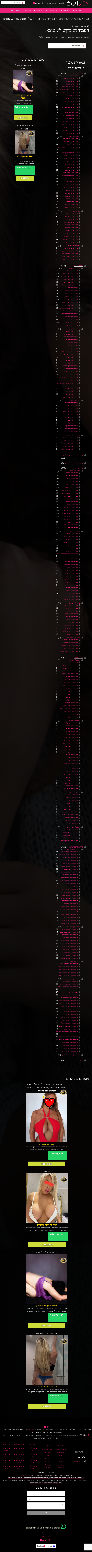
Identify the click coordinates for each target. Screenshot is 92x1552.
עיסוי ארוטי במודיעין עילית (69, 259)
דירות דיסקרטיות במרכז (73, 849)
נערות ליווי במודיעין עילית (69, 651)
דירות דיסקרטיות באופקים (69, 949)
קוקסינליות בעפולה (72, 677)
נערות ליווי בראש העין (71, 579)
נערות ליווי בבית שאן (71, 476)
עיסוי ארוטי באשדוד (71, 228)
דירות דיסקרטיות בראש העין (69, 923)
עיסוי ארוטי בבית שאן (71, 78)
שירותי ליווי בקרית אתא (70, 273)
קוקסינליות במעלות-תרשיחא (69, 708)
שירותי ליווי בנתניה (72, 331)
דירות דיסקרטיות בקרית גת (69, 941)
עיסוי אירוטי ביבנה (72, 190)
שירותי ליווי (39, 10)
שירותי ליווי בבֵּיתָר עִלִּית (70, 446)
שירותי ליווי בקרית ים (71, 282)
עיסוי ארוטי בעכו (72, 133)
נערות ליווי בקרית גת (71, 628)
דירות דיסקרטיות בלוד (71, 904)
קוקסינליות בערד (72, 806)
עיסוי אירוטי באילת (72, 219)
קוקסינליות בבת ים (72, 729)
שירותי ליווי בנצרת (72, 319)
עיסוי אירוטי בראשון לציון (70, 153)
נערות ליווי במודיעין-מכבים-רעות (67, 554)
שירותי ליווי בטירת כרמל (70, 285)
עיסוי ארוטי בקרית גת (71, 236)
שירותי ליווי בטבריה (71, 305)
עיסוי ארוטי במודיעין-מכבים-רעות (67, 147)
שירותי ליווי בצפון (74, 268)
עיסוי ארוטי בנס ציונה (71, 155)
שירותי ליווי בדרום (74, 400)
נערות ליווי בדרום (74, 603)
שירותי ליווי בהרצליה (71, 369)
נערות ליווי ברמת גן (72, 551)
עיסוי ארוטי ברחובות (71, 167)
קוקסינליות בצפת (72, 662)
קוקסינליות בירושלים (73, 827)
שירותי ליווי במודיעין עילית (69, 449)
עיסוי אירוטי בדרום (74, 211)
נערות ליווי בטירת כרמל (70, 519)
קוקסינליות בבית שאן (71, 697)
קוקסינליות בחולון (72, 780)
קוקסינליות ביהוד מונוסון (70, 832)
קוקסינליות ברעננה (72, 755)
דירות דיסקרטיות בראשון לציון (68, 854)
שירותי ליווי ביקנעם (71, 293)
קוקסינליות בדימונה (72, 800)
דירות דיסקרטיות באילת (70, 955)
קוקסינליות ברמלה (72, 777)
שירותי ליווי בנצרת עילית (70, 311)
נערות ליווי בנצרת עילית (70, 525)
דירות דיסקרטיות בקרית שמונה (68, 1026)
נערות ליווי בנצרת (72, 499)
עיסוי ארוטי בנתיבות (71, 242)
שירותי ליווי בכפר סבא (71, 354)
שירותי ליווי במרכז (74, 329)
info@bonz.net (79, 1461)
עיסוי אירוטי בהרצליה (71, 187)
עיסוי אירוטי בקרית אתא (70, 116)
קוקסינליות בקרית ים (71, 680)
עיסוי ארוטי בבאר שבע (71, 222)
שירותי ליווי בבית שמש (70, 437)
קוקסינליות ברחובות (71, 783)
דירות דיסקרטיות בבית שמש (69, 964)
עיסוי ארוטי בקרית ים (71, 127)
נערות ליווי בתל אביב (71, 539)
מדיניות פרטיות (51, 3)
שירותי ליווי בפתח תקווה (70, 351)
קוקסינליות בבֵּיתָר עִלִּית (70, 838)
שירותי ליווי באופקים (71, 417)
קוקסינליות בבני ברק (71, 737)
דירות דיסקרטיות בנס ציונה (69, 915)
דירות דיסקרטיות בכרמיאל (69, 1023)
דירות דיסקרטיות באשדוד (70, 929)
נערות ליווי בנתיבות (72, 634)
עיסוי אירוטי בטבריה (71, 113)
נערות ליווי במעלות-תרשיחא (69, 493)
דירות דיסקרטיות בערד (71, 938)
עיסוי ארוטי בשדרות (71, 216)
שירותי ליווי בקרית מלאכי (70, 411)
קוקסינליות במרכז (74, 721)
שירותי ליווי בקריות (72, 322)
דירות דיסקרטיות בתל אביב (69, 866)
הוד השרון (74, 886)
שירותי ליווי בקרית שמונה (70, 302)
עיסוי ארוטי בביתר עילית (70, 257)
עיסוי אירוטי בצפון (74, 76)
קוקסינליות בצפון (75, 660)
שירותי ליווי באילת (72, 423)
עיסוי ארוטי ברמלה (72, 161)
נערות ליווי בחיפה (72, 479)
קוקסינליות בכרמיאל (71, 703)
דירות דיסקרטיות (52, 10)
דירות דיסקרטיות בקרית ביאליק (68, 987)
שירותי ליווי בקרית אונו (70, 366)
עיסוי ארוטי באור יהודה (70, 139)
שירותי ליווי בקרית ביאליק (69, 276)
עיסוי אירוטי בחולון (72, 181)
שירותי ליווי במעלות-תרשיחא (68, 308)
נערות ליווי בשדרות (72, 608)
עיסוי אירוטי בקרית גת (74, 463)
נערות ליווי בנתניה (72, 533)
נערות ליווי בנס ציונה (71, 562)
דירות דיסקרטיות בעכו (71, 1014)
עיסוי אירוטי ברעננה (71, 196)
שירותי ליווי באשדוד (71, 429)
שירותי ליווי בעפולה (71, 317)
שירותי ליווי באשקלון (71, 426)
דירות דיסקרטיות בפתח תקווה (68, 906)
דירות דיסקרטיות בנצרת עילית (68, 1037)
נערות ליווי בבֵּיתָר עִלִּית (70, 648)
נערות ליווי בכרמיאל (71, 487)
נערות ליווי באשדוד (72, 620)
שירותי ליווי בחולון (72, 357)
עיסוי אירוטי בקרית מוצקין (69, 124)
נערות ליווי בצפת (72, 505)
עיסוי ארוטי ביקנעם (72, 81)
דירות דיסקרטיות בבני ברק (69, 878)
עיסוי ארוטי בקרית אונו (71, 207)
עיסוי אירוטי (66, 10)
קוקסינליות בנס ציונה (71, 771)
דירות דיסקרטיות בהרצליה (69, 881)
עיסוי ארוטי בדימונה (71, 231)
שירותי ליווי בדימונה (71, 403)
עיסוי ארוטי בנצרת (72, 98)
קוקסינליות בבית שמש (71, 829)
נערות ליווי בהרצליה (71, 582)
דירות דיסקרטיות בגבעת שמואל (68, 969)
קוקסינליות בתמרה (72, 717)
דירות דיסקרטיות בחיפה (70, 1048)
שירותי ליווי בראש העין (70, 397)
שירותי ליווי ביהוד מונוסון (70, 440)
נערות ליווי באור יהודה (71, 536)
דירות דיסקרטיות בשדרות (70, 952)
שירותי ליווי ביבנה (72, 345)
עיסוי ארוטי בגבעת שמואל (70, 254)
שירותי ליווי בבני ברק (71, 360)
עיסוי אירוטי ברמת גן (71, 170)
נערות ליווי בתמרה (72, 502)
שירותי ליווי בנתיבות (71, 414)
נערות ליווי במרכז (74, 531)
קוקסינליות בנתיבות (71, 818)
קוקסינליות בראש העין (71, 789)
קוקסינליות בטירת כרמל (70, 685)
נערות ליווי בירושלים (73, 638)
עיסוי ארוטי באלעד (72, 184)
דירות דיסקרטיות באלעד (70, 857)
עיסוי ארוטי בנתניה (72, 199)
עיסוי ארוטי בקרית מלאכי (70, 239)
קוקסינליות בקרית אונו (71, 740)
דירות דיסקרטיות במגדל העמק (68, 1040)
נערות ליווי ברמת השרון (70, 542)
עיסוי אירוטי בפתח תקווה (70, 176)
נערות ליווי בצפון (75, 471)
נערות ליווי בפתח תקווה (70, 559)
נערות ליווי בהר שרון (71, 585)
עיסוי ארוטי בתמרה (72, 104)
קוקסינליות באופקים (71, 820)
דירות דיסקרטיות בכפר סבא (69, 872)
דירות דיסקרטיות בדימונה (70, 935)
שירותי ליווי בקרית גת (71, 408)
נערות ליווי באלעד (72, 591)
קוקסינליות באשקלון (71, 797)
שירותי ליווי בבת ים (72, 374)
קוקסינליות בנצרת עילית (70, 682)
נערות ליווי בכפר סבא (71, 565)
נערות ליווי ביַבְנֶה (72, 593)
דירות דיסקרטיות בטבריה (70, 1043)
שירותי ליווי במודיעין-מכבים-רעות (67, 383)
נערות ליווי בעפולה (72, 522)
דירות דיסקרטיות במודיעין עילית (68, 975)
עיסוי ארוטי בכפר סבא (71, 193)
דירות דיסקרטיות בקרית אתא (69, 984)
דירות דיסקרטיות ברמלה (70, 917)
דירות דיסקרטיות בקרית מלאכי (68, 943)
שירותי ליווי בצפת (72, 270)
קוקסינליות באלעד (72, 732)
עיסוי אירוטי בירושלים (73, 246)
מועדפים (37, 3)
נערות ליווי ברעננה (72, 545)
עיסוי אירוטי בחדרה (72, 202)
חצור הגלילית (73, 992)
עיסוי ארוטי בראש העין (71, 173)
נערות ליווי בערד (72, 622)
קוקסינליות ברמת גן (72, 760)
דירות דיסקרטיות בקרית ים (69, 998)
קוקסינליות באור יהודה (71, 746)
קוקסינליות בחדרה (72, 786)
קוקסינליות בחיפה (72, 691)
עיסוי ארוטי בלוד (72, 144)
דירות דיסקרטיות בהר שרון (69, 852)
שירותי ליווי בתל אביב (71, 337)
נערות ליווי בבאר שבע (71, 625)
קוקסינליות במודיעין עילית (69, 841)
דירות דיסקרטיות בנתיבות (70, 946)
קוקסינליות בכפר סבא (71, 774)
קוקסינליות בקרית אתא (70, 665)
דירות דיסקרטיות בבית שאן (69, 1017)
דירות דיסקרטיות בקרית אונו (69, 883)
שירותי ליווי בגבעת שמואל (69, 443)
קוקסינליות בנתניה (72, 768)
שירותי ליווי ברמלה (72, 391)
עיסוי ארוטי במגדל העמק (70, 92)
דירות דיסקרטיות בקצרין (70, 1011)
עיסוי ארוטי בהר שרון (71, 179)
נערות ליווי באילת (72, 611)
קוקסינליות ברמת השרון (70, 752)
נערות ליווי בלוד (73, 548)
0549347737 (23, 118)
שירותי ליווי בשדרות (71, 420)
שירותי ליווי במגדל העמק (70, 314)
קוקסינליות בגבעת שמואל (70, 835)
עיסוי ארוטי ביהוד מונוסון (70, 251)
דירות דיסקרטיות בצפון (73, 979)
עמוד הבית (83, 26)
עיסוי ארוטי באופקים (71, 213)
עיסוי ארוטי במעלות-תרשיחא (69, 90)
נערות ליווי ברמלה (72, 568)
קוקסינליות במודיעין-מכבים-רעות (67, 763)
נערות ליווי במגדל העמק (70, 496)
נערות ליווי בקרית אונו (71, 599)
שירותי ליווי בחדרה (72, 363)
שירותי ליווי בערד (72, 405)
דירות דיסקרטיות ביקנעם (70, 1020)
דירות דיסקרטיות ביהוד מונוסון (68, 966)
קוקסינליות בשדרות (72, 823)
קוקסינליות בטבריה (72, 688)
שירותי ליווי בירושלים (73, 435)
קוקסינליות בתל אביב (71, 749)
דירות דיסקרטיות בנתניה (70, 869)
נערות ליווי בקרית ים (71, 516)
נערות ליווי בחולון (72, 570)
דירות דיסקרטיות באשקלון (69, 958)
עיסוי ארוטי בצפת (72, 110)
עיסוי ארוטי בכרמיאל (71, 84)
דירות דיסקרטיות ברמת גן (70, 901)
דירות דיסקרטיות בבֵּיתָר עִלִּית (68, 972)
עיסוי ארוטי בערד (72, 233)
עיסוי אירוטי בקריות (71, 101)
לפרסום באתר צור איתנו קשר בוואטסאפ (43, 1527)
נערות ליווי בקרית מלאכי (70, 631)
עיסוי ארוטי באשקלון (71, 225)
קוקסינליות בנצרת (72, 714)
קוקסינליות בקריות (72, 671)
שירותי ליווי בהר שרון (71, 334)
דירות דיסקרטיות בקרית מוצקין (68, 1003)
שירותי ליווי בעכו (72, 288)
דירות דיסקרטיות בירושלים (72, 961)
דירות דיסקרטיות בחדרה (70, 860)
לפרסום (61, 3)
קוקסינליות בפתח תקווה (70, 743)
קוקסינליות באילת (72, 794)
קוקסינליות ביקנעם (72, 700)
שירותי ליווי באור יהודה (70, 371)
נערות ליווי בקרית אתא (70, 507)
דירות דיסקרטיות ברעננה (70, 895)
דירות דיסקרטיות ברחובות (70, 920)
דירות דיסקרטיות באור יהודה (69, 892)
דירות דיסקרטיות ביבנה (70, 863)
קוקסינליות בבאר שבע (71, 809)
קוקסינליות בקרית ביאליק (70, 668)
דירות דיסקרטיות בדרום (73, 927)
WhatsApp (20, 107)
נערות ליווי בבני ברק (71, 596)
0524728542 (25, 178)
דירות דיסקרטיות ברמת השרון (68, 898)
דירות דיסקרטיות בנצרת (70, 1045)
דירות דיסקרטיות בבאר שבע (69, 932)
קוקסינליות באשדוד (72, 803)
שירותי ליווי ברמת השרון (70, 377)
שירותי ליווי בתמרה (72, 325)
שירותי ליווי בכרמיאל (71, 296)
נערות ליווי (77, 10)
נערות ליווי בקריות (72, 484)
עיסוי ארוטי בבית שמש (71, 248)
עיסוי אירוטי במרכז (74, 137)
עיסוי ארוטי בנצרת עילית (70, 107)
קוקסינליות (27, 10)
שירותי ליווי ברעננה (72, 343)
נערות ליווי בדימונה (72, 617)
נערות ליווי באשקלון (71, 614)
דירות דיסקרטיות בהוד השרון (71, 1055)
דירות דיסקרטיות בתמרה (70, 1051)
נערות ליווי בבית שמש (71, 640)
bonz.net (31, 1429)
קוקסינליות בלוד (73, 758)
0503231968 (46, 1164)
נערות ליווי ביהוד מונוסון (70, 643)
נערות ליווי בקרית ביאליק (70, 510)
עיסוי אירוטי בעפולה (71, 119)
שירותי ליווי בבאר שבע (71, 432)
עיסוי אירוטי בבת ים (71, 164)
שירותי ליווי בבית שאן (71, 291)
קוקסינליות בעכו (73, 694)
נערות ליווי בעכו (73, 528)
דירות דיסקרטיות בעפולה (70, 1029)
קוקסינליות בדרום (74, 792)
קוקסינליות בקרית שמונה (70, 706)
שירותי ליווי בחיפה (72, 299)
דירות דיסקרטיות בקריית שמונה (68, 1006)
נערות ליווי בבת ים (72, 588)
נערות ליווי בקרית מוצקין (70, 513)
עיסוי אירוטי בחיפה (72, 95)
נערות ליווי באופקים (71, 605)
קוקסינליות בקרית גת (71, 812)
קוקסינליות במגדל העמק (70, 711)
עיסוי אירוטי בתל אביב (71, 158)
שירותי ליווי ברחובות (71, 394)
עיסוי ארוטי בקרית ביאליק (70, 121)
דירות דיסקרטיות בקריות (70, 995)
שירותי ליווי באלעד (72, 340)
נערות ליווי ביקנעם (72, 481)
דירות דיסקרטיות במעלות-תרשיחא (67, 1032)
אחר (81, 1060)
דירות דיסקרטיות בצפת (70, 981)
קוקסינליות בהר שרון (71, 726)
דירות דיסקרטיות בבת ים (70, 889)
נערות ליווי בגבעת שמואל (70, 646)
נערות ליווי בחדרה (72, 576)
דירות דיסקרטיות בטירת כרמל (68, 1001)
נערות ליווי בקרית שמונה (70, 490)
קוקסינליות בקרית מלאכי (70, 815)
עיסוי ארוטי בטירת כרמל (70, 130)
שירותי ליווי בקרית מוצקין (70, 279)
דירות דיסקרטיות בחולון (70, 875)
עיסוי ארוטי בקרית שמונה (70, 87)
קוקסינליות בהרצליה (71, 723)
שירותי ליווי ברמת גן (71, 348)
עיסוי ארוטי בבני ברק (71, 205)
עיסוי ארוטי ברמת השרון (70, 142)
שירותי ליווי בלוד (72, 380)
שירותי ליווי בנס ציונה (71, 388)
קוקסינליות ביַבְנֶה (72, 734)
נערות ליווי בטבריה (72, 473)
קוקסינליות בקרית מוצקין (70, 674)
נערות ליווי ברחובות (71, 573)
